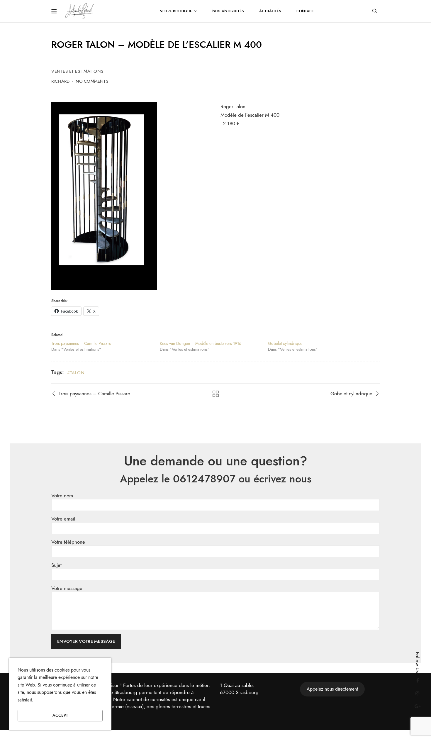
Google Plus (417, 706)
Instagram (417, 693)
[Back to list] (215, 393)
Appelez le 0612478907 (177, 479)
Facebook (417, 680)
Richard (60, 81)
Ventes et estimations (77, 71)
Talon (77, 373)
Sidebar (54, 11)
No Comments (92, 81)
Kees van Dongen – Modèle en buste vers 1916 (200, 343)
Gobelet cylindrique (285, 343)
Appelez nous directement (332, 689)
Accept (60, 715)
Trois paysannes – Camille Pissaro (81, 343)
